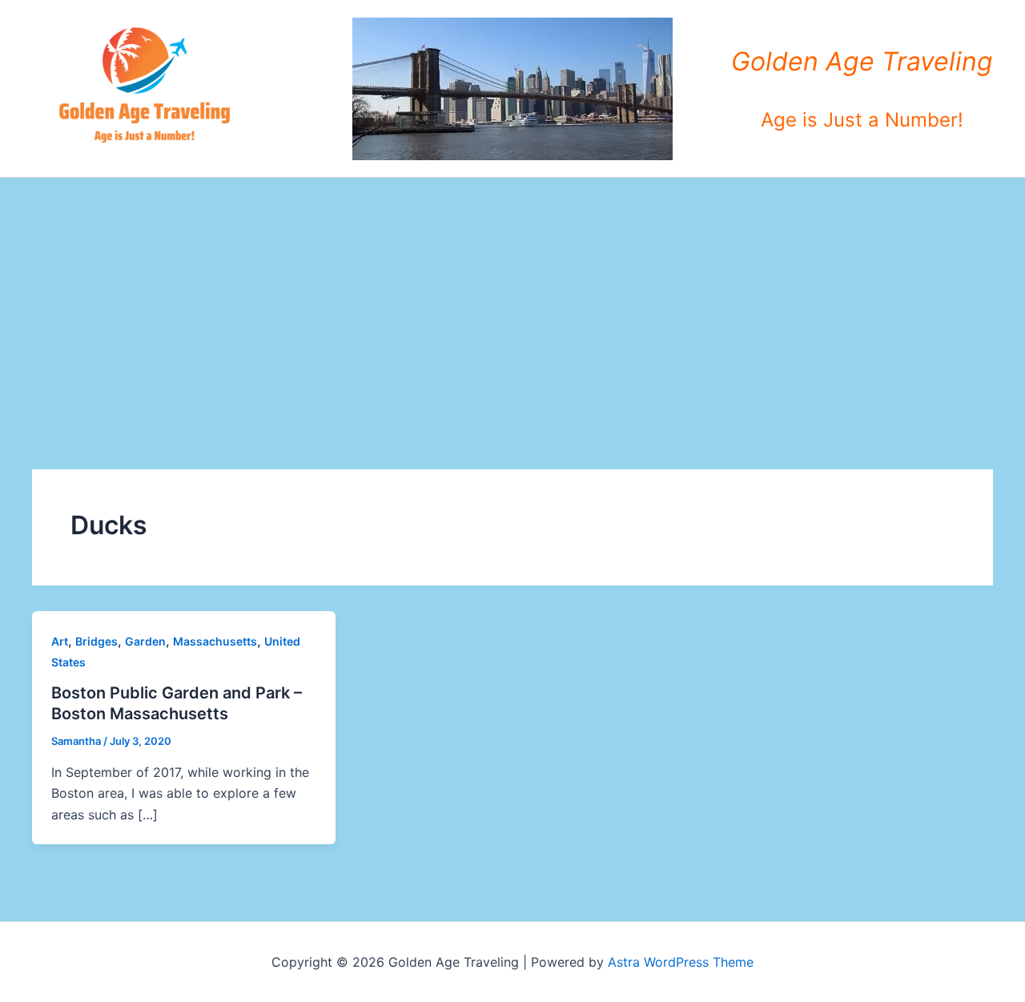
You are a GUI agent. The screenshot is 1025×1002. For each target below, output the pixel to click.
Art (59, 641)
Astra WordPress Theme (681, 962)
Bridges (96, 641)
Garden (145, 641)
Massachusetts (215, 641)
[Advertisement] (512, 298)
